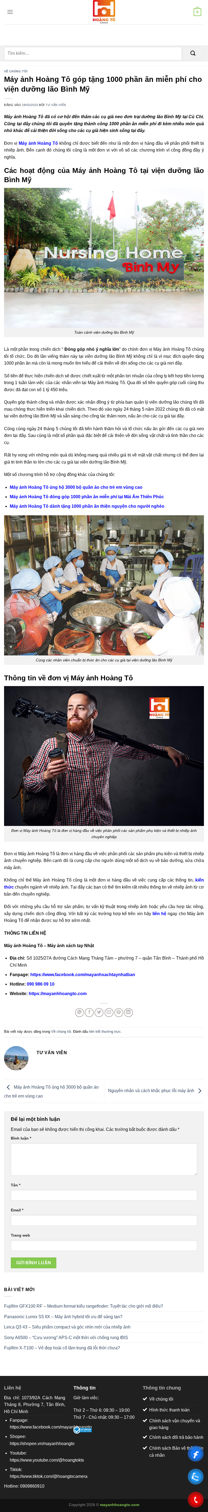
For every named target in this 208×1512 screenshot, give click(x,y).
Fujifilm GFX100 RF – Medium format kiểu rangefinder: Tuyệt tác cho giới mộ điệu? (83, 1306)
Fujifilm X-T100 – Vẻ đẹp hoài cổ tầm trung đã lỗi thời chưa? (62, 1348)
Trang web (20, 1235)
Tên (15, 1185)
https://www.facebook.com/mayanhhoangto (51, 1427)
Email (17, 1210)
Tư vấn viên (56, 105)
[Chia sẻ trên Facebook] (89, 1012)
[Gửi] (193, 53)
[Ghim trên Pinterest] (118, 1012)
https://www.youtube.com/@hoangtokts (47, 1460)
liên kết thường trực (105, 1032)
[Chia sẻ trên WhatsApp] (79, 1012)
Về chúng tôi (16, 71)
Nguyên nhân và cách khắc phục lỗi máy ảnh (151, 1090)
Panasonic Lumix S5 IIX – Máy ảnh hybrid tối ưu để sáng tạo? (63, 1316)
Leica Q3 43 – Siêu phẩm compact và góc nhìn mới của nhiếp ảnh (67, 1327)
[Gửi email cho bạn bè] (109, 1012)
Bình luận (21, 1138)
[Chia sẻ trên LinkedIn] (128, 1012)
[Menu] (8, 12)
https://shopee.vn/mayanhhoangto (42, 1443)
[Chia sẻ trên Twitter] (99, 1012)
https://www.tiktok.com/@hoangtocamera (48, 1476)
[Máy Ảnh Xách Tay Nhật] (104, 12)
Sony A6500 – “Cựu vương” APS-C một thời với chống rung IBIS (66, 1337)
